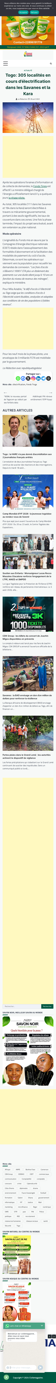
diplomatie (23, 1188)
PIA (32, 1211)
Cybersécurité (32, 1183)
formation (8, 1197)
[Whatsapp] (18, 378)
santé (45, 1221)
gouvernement (43, 1197)
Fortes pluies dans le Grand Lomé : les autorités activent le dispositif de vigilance (27, 756)
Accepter (23, 12)
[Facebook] (23, 378)
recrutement (30, 1216)
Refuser (34, 12)
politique (8, 1216)
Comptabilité (26, 1179)
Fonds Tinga (40, 186)
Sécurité (8, 1225)
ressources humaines (13, 1221)
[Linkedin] (38, 378)
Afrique (7, 1169)
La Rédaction (22, 99)
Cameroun (44, 1169)
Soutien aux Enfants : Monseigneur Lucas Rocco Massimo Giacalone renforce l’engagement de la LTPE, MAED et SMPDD (27, 576)
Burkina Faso (30, 1169)
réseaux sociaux (32, 1221)
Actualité (28, 70)
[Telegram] (43, 378)
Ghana (30, 1197)
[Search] (51, 63)
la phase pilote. (17, 198)
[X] (28, 378)
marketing (9, 1207)
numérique (47, 1207)
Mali (40, 1202)
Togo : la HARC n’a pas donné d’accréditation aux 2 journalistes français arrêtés (27, 456)
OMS (6, 1211)
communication (10, 1179)
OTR (15, 1211)
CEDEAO (21, 1174)
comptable (41, 1179)
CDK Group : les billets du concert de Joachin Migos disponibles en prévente (25, 637)
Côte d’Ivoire (9, 1188)
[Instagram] (33, 378)
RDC (18, 1216)
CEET (31, 1174)
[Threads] (48, 378)
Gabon (20, 1197)
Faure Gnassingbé (28, 1193)
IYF (21, 1202)
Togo (18, 1225)
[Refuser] (52, 8)
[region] (28, 22)
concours (8, 1183)
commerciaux (44, 1174)
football (43, 1193)
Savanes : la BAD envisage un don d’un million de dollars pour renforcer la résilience (27, 697)
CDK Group (9, 1174)
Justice (30, 1202)
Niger (35, 1207)
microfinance (23, 1207)
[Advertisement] (28, 157)
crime (19, 1183)
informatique (9, 1202)
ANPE (18, 1169)
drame (35, 1188)
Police (41, 1211)
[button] (50, 1336)
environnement (10, 1193)
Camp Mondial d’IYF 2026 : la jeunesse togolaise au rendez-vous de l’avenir (27, 515)
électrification (19, 384)
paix (24, 1211)
